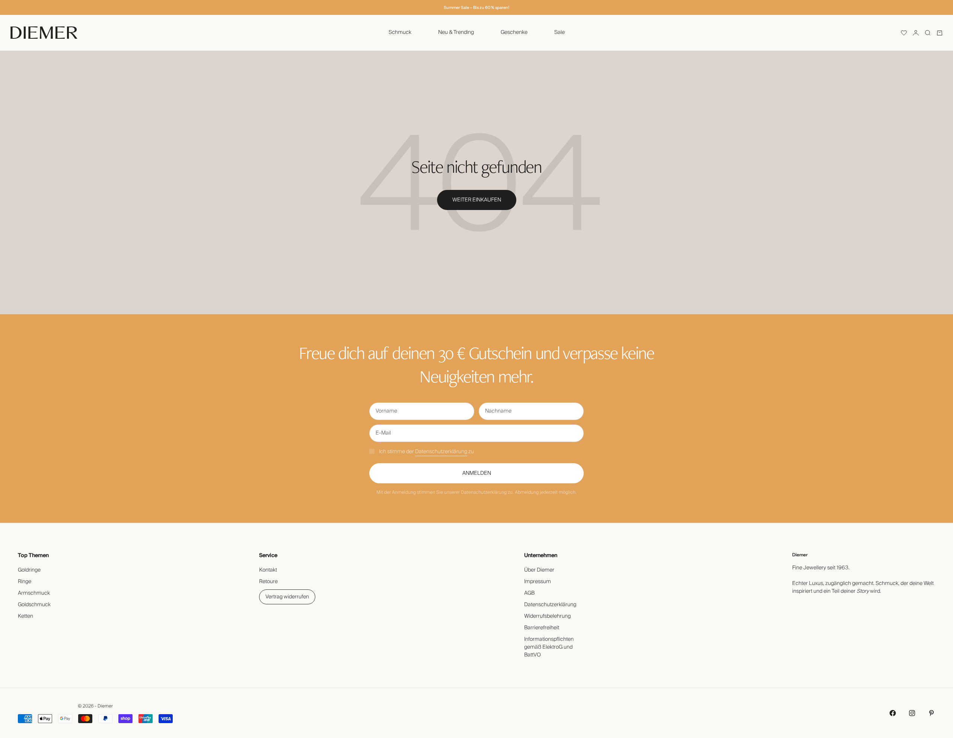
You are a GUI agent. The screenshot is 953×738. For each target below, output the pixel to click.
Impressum (537, 581)
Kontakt (268, 570)
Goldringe (29, 570)
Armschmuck (34, 593)
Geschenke (514, 32)
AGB (529, 593)
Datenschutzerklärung (441, 451)
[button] (904, 33)
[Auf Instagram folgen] (912, 713)
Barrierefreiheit (541, 627)
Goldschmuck (34, 604)
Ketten (25, 616)
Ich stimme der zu (426, 451)
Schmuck (400, 32)
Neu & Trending (456, 32)
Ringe (24, 581)
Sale (559, 32)
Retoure (268, 581)
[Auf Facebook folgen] (892, 713)
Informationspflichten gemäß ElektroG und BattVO (549, 647)
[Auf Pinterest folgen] (931, 713)
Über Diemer (539, 570)
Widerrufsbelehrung (547, 616)
